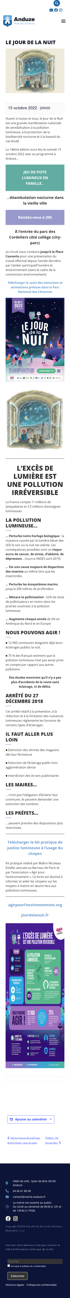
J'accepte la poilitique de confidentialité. (28, 1266)
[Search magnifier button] (57, 3)
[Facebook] (56, 10)
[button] (63, 21)
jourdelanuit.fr (35, 915)
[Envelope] (51, 10)
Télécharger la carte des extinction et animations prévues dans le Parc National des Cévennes (35, 287)
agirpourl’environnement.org (35, 904)
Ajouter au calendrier (31, 1119)
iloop (22, 1230)
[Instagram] (61, 10)
